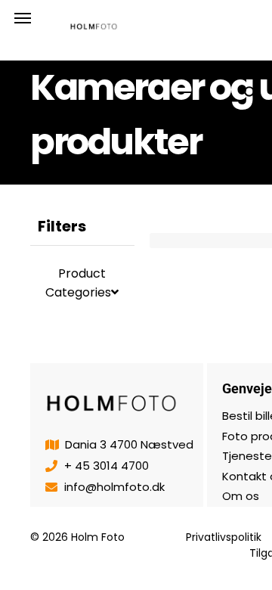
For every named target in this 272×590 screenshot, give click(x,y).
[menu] (23, 18)
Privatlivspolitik (223, 537)
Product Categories (78, 283)
